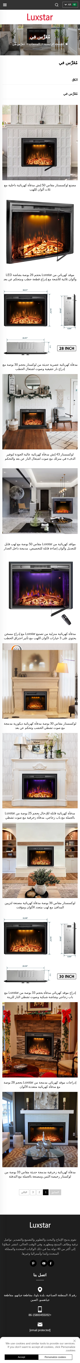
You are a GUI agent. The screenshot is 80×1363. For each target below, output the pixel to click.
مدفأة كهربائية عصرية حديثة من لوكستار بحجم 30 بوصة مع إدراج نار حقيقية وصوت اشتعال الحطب (40, 367)
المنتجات (34, 44)
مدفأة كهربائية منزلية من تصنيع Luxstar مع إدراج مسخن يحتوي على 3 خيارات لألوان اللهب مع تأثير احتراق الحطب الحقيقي (40, 636)
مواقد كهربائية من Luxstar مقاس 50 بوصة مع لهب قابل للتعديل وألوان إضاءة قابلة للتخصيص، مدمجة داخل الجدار (40, 546)
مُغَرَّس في (18, 44)
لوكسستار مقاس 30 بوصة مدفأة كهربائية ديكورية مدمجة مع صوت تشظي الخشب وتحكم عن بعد (40, 725)
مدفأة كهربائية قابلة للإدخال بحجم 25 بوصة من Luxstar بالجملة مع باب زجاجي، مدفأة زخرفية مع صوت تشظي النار (40, 816)
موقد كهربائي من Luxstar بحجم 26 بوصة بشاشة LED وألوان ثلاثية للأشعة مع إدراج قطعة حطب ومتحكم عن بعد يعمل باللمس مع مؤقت (40, 277)
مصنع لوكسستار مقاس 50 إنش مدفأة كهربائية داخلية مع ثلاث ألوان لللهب (40, 187)
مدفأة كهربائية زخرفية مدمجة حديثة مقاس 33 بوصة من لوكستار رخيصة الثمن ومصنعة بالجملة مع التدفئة (40, 1174)
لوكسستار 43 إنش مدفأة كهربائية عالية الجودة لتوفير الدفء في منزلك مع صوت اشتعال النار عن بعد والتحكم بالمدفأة (40, 457)
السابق (55, 1192)
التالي (24, 1192)
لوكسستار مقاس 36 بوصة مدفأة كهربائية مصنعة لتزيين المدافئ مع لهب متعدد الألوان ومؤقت (40, 905)
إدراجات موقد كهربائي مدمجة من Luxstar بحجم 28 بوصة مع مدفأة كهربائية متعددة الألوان (40, 1084)
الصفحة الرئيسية (54, 44)
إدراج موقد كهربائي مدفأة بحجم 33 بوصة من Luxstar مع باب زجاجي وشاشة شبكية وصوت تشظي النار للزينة (40, 995)
